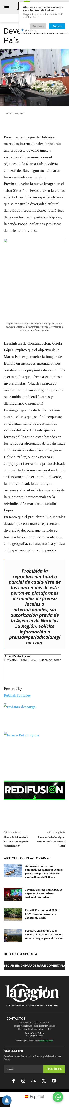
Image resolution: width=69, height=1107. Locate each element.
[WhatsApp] (34, 125)
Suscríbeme (54, 1069)
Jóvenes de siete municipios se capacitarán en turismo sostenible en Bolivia (43, 893)
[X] (26, 125)
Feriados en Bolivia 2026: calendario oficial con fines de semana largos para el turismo (44, 934)
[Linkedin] (43, 125)
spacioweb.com (46, 1040)
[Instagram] (23, 1081)
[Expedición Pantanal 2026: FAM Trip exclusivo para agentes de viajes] (13, 914)
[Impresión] (52, 125)
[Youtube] (54, 1081)
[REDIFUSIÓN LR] (34, 790)
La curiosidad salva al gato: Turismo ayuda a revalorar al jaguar (51, 841)
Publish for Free (17, 695)
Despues (38, 26)
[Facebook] (17, 125)
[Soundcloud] (34, 1081)
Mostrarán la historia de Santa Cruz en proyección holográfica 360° (16, 841)
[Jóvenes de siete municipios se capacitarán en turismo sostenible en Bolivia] (13, 894)
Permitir (57, 26)
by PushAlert (30, 30)
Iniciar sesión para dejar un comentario (34, 965)
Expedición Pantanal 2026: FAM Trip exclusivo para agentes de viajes (42, 914)
